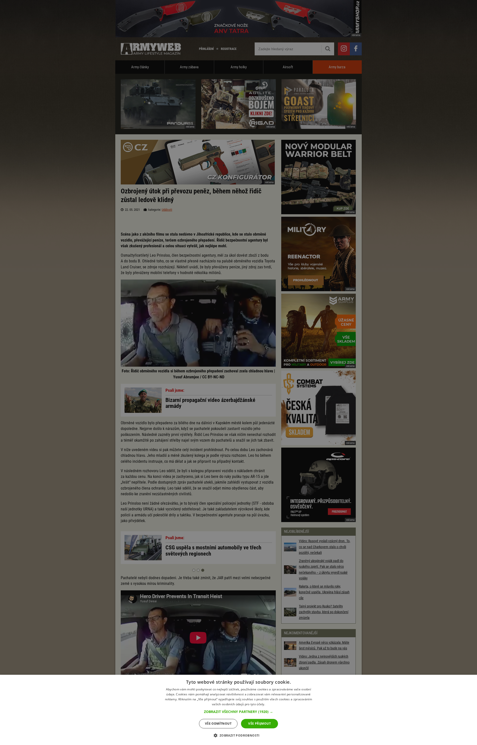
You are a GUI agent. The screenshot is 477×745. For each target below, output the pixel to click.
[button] (238, 712)
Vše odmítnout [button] (218, 723)
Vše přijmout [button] (259, 723)
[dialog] (238, 710)
